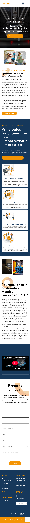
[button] (23, 3)
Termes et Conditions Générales (21, 513)
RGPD (3, 511)
